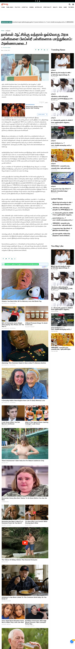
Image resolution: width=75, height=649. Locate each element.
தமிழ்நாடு (8, 30)
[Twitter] (37, 1)
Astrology (38, 7)
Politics (17, 7)
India (60, 7)
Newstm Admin (6, 47)
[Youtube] (39, 1)
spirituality (47, 7)
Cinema (31, 7)
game (65, 7)
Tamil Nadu (9, 7)
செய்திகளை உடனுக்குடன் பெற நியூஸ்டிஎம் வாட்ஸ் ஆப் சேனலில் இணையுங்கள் (21, 264)
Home (3, 7)
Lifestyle (25, 7)
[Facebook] (35, 1)
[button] (73, 4)
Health (55, 7)
